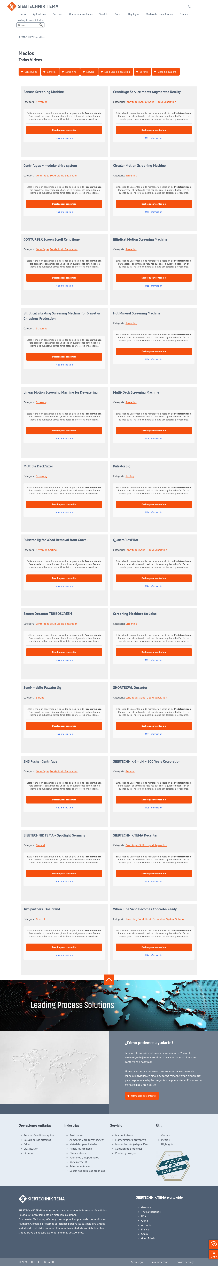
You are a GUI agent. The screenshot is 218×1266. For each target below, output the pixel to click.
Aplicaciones (39, 14)
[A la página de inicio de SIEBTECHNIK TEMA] (32, 4)
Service (90, 71)
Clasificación (31, 1148)
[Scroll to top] (109, 980)
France (145, 1229)
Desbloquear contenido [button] (64, 130)
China (144, 1220)
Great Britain (148, 1238)
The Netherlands (151, 1211)
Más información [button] (64, 138)
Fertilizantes (76, 1135)
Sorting (144, 71)
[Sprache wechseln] (189, 6)
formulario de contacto (143, 1095)
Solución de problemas (128, 1148)
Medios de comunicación (159, 14)
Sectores (57, 14)
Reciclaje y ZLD (78, 1162)
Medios (165, 1139)
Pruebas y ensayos (125, 1153)
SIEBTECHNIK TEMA (28, 37)
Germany (146, 1207)
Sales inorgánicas (79, 1166)
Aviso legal (137, 1262)
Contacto (184, 14)
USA (143, 1216)
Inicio (23, 14)
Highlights (133, 14)
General (51, 71)
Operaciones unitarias (80, 14)
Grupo (118, 14)
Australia (146, 1225)
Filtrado (28, 1153)
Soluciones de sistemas (37, 1139)
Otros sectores (77, 1153)
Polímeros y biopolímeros (84, 1157)
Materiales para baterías (83, 1144)
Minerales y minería (80, 1148)
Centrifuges (31, 71)
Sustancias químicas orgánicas (87, 1170)
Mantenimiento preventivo (130, 1139)
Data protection (159, 1262)
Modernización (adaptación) (131, 1144)
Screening (70, 71)
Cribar (27, 1144)
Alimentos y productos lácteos (86, 1139)
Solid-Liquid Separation (117, 71)
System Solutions (167, 71)
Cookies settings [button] (184, 1262)
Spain (144, 1234)
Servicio (103, 14)
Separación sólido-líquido (39, 1135)
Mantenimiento (124, 1135)
